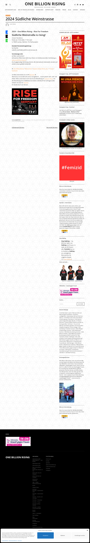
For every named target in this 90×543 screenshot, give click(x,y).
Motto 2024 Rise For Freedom (36, 476)
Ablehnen (62, 535)
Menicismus (70, 341)
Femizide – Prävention (37, 500)
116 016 (69, 375)
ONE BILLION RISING (45, 3)
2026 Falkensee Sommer (75, 333)
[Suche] (10, 5)
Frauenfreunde (77, 341)
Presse (64, 9)
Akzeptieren (45, 535)
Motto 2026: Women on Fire (37, 470)
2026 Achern (68, 349)
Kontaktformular (36, 521)
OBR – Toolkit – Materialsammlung (36, 483)
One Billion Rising (18, 69)
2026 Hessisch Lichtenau (69, 344)
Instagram (77, 5)
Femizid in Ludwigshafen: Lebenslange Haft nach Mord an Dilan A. (71, 316)
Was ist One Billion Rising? (26, 9)
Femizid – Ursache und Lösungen (37, 497)
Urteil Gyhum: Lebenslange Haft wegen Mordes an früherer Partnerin (70, 321)
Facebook (74, 5)
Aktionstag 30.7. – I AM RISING (37, 461)
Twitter (80, 5)
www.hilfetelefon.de (66, 376)
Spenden (82, 9)
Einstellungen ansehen (80, 535)
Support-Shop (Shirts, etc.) (40, 69)
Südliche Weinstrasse (18, 121)
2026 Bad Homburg (70, 352)
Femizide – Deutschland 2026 (37, 491)
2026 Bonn (62, 352)
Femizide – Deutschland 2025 (37, 494)
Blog (69, 9)
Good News (34, 518)
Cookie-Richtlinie (5, 540)
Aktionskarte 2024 (36, 465)
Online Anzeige (73, 327)
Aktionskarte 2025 (36, 463)
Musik (33, 485)
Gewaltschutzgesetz (64, 327)
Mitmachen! (39, 9)
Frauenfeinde (62, 343)
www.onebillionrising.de (19, 60)
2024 (23, 120)
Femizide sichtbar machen (36, 504)
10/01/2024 (13, 24)
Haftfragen (72, 336)
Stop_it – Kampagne (36, 513)
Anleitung (34, 480)
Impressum (20, 540)
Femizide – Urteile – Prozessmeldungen (36, 507)
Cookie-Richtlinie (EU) (50, 466)
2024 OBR (8, 15)
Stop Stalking (67, 259)
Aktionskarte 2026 (10, 9)
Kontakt (75, 9)
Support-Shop (49, 9)
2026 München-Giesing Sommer (72, 332)
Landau (28, 120)
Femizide (57, 9)
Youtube (83, 5)
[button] (87, 530)
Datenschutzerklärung (13, 540)
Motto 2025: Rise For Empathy (36, 473)
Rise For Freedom (48, 120)
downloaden (62, 113)
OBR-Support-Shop (71, 225)
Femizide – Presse (36, 502)
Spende (26, 83)
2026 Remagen (70, 343)
